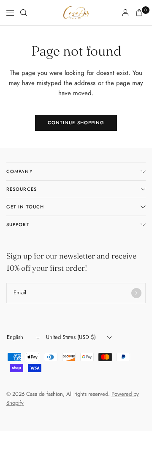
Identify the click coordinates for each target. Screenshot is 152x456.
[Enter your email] (136, 293)
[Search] (23, 12)
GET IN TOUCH (25, 206)
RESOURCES (21, 189)
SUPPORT (18, 224)
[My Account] (125, 12)
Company (19, 171)
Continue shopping (76, 122)
